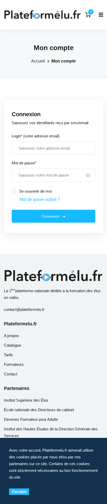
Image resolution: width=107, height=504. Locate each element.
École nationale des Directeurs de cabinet (39, 410)
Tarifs (8, 355)
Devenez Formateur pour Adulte (31, 419)
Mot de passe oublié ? (39, 199)
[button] (88, 176)
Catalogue (12, 345)
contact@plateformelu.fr (24, 309)
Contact (10, 374)
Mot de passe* (24, 163)
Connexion (51, 216)
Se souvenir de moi (35, 191)
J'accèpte (19, 492)
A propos (11, 335)
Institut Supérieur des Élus (26, 400)
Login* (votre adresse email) (35, 136)
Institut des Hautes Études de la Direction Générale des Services (51, 432)
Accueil (38, 61)
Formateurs (14, 364)
